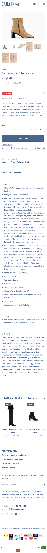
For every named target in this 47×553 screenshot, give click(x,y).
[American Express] (11, 539)
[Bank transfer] (36, 539)
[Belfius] (40, 536)
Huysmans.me (24, 531)
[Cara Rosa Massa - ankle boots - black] (34, 415)
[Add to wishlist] (44, 93)
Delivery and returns (10, 463)
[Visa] (16, 536)
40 (31, 129)
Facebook (5, 162)
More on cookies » (26, 551)
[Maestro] (35, 536)
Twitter (13, 162)
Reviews (17, 172)
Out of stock (23, 138)
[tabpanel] (23, 26)
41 (36, 129)
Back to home (34, 398)
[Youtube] (16, 514)
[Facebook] (3, 514)
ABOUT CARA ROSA (9, 451)
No (18, 551)
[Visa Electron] (30, 536)
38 (20, 129)
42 (41, 129)
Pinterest (20, 162)
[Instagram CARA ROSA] (7, 514)
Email (27, 162)
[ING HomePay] (31, 539)
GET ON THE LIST (9, 467)
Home (4, 69)
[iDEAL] (6, 536)
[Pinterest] (11, 514)
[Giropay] (21, 539)
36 (9, 129)
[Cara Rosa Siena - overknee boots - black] (12, 415)
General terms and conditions (14, 455)
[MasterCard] (11, 536)
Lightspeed (35, 528)
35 (4, 129)
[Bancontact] (21, 536)
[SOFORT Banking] (26, 536)
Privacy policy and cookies (13, 459)
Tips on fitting (7, 144)
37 (15, 129)
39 (25, 129)
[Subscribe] (42, 484)
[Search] (39, 4)
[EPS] (26, 539)
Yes (44, 548)
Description (6, 172)
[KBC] (16, 539)
